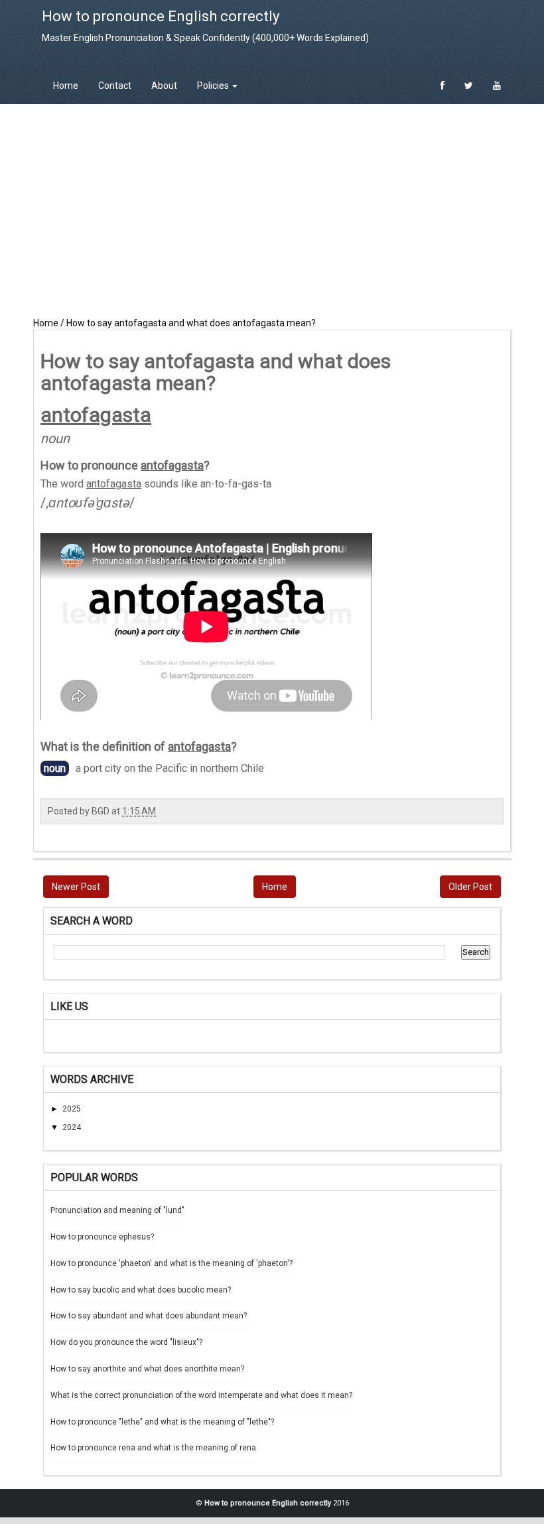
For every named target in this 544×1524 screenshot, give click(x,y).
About (164, 85)
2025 (71, 1108)
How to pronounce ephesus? (102, 1236)
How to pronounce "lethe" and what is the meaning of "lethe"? (162, 1422)
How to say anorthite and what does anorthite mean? (147, 1368)
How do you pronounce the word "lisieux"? (126, 1342)
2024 (71, 1127)
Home (65, 85)
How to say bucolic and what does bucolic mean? (140, 1290)
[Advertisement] (272, 210)
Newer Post (76, 886)
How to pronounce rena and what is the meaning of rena (153, 1447)
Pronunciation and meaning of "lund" (117, 1210)
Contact (114, 85)
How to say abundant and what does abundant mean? (148, 1315)
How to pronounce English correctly (160, 16)
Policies (214, 85)
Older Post (470, 886)
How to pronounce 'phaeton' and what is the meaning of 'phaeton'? (171, 1263)
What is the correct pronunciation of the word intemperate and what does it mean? (201, 1395)
